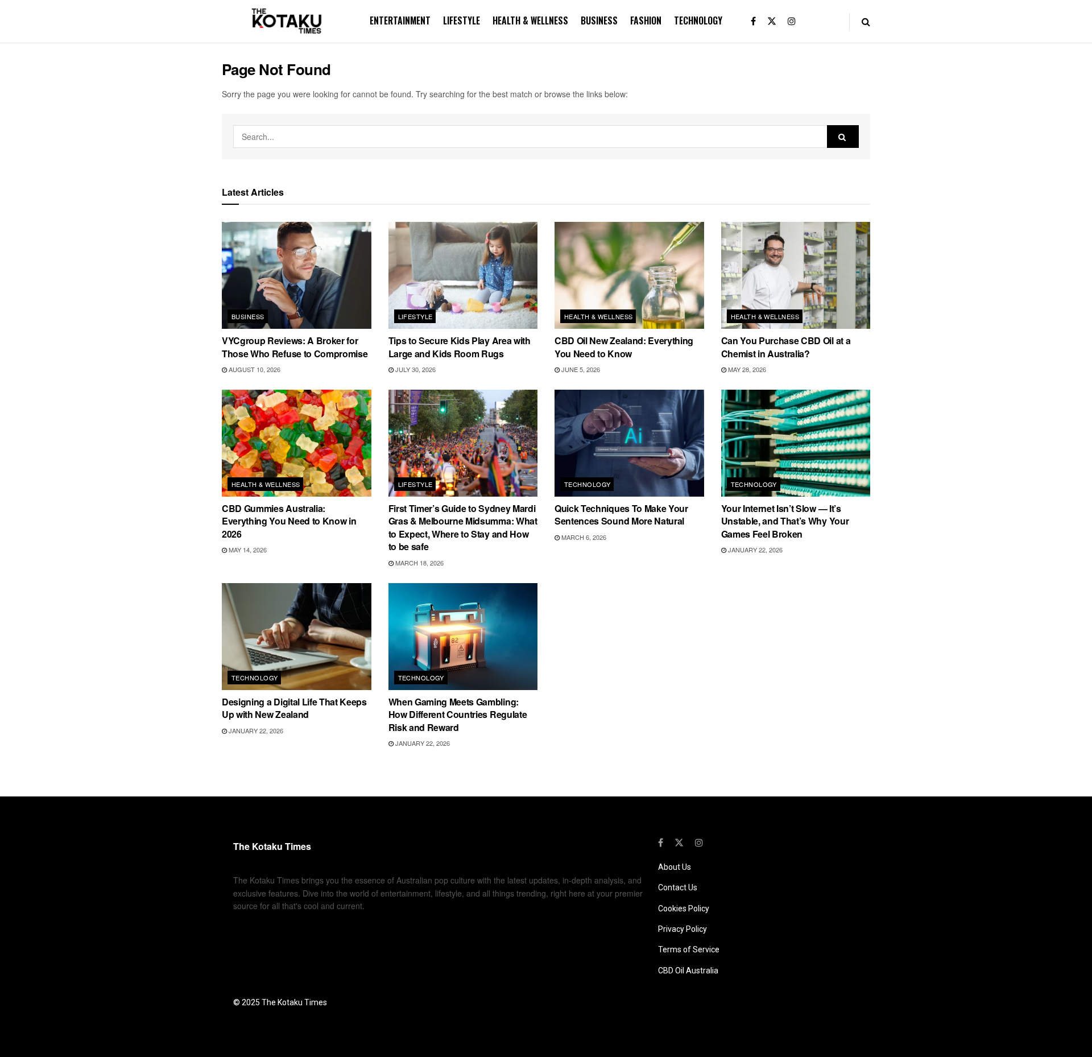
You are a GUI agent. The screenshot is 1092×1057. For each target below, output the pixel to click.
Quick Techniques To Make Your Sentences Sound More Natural (621, 514)
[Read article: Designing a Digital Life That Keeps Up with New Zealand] (296, 636)
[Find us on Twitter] (771, 21)
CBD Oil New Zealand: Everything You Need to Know (624, 347)
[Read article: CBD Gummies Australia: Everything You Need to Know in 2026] (296, 443)
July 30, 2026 (415, 369)
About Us (674, 867)
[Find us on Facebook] (753, 21)
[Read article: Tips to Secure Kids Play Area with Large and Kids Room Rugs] (463, 275)
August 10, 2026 (253, 369)
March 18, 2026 (419, 562)
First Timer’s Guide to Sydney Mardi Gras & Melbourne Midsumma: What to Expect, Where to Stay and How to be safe (462, 527)
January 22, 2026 (754, 549)
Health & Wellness (530, 20)
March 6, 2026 (583, 537)
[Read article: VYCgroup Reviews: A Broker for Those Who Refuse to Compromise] (296, 275)
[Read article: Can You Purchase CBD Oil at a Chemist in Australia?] (796, 275)
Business (599, 20)
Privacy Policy (682, 929)
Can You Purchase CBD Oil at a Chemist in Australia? (786, 347)
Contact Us (677, 887)
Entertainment (400, 20)
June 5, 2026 (580, 369)
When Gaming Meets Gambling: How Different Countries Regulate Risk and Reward (457, 714)
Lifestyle (461, 20)
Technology (698, 20)
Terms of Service (688, 949)
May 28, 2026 (746, 369)
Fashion (645, 20)
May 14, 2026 (247, 549)
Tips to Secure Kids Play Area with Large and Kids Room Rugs (459, 347)
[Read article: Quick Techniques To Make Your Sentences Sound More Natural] (629, 443)
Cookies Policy (683, 908)
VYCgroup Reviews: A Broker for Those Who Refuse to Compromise (294, 347)
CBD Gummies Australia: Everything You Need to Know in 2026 (289, 521)
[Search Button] (866, 21)
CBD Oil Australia (688, 970)
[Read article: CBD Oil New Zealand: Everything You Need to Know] (629, 275)
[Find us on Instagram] (792, 21)
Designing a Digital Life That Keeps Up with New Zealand (294, 708)
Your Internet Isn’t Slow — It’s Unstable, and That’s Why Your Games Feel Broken (785, 521)
